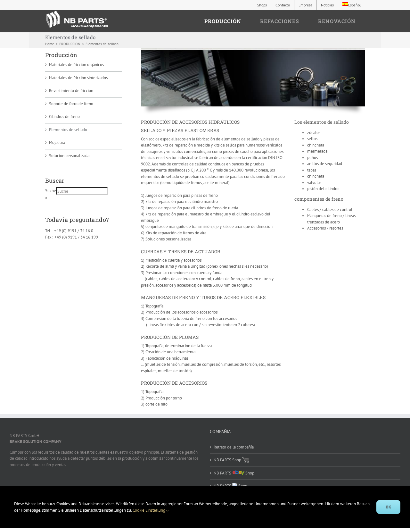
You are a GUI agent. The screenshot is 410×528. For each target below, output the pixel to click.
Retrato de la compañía (234, 447)
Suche (50, 191)
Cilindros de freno (64, 116)
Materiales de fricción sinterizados (78, 77)
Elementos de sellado (68, 129)
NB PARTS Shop (228, 460)
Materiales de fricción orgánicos (76, 64)
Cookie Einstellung (149, 510)
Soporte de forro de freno (71, 103)
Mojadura (57, 142)
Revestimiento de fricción (71, 90)
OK (388, 507)
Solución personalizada (69, 155)
